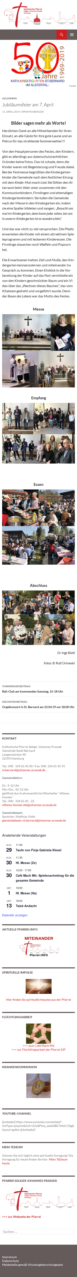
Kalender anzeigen (15, 915)
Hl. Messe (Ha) (26, 893)
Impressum (9, 1257)
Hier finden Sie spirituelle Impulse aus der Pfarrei (38, 999)
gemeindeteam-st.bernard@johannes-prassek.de (34, 820)
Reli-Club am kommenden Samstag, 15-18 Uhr (32, 689)
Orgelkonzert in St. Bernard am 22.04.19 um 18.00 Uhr (38, 704)
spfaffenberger (32, 111)
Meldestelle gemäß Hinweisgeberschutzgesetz (32, 1264)
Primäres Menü (72, 35)
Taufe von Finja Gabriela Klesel (38, 850)
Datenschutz (10, 1261)
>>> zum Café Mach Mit (38, 1045)
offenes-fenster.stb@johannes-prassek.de (29, 805)
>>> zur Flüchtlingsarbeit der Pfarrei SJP (38, 1049)
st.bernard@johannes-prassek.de (23, 770)
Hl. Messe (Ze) (26, 863)
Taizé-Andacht (26, 906)
